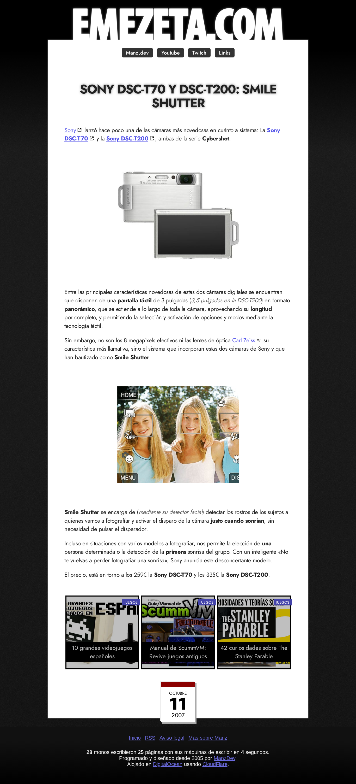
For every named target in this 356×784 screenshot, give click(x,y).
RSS (150, 738)
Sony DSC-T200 (127, 138)
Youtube (170, 53)
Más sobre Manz (207, 738)
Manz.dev (137, 53)
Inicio (135, 738)
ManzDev (224, 758)
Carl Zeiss (243, 340)
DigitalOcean (167, 764)
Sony (70, 130)
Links (224, 53)
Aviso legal (171, 738)
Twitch (199, 53)
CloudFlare (215, 764)
